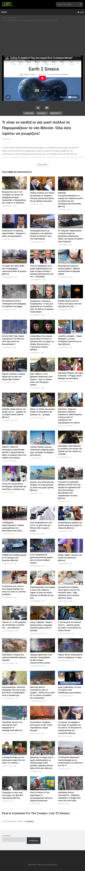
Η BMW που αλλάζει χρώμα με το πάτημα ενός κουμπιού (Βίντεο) (14, 557)
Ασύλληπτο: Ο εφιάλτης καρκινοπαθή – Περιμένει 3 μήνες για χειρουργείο (14, 233)
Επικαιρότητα (6, 139)
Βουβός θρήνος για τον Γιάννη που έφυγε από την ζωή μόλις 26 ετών (69, 303)
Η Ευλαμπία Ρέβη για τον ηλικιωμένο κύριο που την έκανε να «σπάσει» (13, 760)
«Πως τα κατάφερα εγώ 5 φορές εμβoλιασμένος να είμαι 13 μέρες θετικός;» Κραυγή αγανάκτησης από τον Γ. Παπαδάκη (41, 271)
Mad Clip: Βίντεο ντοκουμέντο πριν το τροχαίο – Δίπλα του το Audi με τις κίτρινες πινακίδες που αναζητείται (42, 692)
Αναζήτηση (6, 836)
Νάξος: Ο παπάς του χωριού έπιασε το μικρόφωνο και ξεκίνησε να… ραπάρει (42, 412)
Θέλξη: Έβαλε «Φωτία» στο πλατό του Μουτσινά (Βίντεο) (70, 557)
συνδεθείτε (29, 821)
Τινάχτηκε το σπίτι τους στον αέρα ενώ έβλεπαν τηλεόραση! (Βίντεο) (12, 795)
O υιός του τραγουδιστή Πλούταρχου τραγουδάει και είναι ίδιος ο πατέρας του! (14, 486)
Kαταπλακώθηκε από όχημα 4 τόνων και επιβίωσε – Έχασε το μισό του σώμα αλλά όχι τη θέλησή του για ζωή (42, 592)
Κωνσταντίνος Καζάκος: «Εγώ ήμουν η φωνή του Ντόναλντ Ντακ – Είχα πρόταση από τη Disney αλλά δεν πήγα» (69, 592)
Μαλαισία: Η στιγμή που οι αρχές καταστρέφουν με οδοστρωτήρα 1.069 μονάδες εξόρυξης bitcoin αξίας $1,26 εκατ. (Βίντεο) (41, 762)
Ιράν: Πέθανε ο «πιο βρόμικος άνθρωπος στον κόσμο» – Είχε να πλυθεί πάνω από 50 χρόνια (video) (41, 379)
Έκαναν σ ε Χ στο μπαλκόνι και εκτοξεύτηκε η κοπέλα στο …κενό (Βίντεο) (14, 625)
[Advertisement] (42, 39)
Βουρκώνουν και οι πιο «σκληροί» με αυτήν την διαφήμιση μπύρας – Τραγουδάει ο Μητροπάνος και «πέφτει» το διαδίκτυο (14, 197)
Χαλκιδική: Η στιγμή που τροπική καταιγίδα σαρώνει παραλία (14, 657)
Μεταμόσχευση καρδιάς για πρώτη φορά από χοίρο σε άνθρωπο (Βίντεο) (70, 525)
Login (81, 12)
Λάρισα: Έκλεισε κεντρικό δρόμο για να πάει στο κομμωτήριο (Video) (13, 376)
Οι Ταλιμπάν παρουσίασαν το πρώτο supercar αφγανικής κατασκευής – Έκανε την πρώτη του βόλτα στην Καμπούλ (70, 236)
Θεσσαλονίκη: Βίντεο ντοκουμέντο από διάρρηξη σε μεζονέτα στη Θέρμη (14, 303)
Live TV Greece (59, 813)
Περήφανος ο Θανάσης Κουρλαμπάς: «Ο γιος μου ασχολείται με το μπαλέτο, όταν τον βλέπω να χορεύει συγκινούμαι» (42, 306)
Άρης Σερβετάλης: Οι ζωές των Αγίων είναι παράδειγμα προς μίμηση (69, 690)
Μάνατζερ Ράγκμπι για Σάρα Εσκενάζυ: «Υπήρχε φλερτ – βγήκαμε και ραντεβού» (70, 375)
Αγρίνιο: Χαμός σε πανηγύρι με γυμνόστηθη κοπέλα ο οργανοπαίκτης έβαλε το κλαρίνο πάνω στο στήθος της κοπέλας (14, 452)
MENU (5, 12)
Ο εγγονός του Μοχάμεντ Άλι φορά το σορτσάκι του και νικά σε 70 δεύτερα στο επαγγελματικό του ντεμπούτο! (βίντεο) (69, 727)
